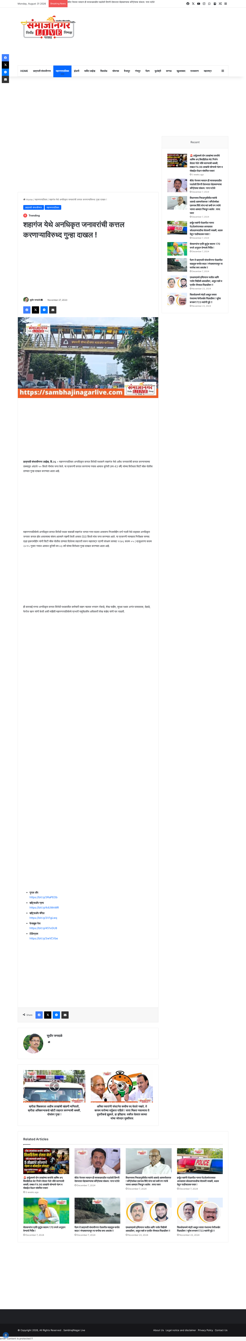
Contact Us (221, 1330)
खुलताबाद (181, 70)
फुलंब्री (158, 70)
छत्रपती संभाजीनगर (42, 70)
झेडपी (76, 70)
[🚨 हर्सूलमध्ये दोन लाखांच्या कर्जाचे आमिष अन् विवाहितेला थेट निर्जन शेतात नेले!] (177, 160)
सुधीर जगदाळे (35, 300)
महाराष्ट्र (208, 70)
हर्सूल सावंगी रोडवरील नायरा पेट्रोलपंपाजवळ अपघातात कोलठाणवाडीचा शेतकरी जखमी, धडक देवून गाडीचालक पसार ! (198, 1181)
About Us (158, 1330)
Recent (195, 142)
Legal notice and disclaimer (181, 1330)
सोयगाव (115, 70)
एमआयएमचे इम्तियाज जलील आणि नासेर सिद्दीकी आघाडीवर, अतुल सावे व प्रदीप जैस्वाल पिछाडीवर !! (206, 281)
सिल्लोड (103, 70)
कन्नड (169, 70)
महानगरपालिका (62, 70)
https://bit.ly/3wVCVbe (44, 938)
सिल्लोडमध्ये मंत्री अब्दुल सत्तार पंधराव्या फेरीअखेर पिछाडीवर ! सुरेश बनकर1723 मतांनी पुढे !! (205, 298)
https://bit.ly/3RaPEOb (43, 897)
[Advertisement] (159, 36)
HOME (24, 70)
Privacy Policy (205, 1330)
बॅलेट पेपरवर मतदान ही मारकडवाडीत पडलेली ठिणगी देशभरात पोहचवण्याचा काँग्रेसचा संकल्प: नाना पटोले (111, 2)
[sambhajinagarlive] (51, 27)
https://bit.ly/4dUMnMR (44, 907)
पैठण (148, 70)
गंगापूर (137, 70)
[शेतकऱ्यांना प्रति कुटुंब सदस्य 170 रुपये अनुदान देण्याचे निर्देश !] (177, 249)
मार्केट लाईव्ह (89, 70)
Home (29, 199)
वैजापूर (127, 70)
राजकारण (194, 70)
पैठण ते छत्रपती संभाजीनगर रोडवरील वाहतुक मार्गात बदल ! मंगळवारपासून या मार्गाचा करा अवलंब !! (206, 263)
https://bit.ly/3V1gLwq (43, 918)
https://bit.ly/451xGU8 (43, 928)
